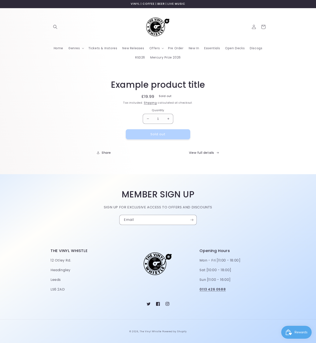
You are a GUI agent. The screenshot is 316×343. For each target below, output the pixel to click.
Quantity (158, 110)
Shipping (150, 103)
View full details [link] (201, 153)
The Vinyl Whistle (150, 331)
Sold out (158, 134)
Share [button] (106, 153)
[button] (55, 27)
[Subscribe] (191, 220)
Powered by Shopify (174, 331)
